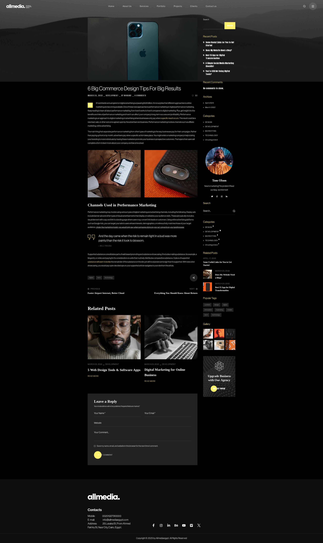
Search (206, 20)
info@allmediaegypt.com (115, 520)
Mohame (127, 95)
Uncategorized (211, 140)
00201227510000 (111, 516)
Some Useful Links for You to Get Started (220, 44)
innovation (208, 310)
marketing (219, 310)
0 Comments (140, 95)
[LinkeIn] (169, 525)
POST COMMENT (105, 455)
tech (99, 278)
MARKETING (210, 131)
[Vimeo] (191, 525)
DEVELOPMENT (112, 95)
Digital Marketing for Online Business (164, 372)
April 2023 (209, 103)
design (216, 305)
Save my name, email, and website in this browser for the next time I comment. (127, 446)
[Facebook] (153, 525)
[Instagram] (161, 525)
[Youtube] (184, 525)
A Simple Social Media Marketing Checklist (220, 65)
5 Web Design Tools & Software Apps (114, 370)
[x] (199, 525)
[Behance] (176, 525)
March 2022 (210, 107)
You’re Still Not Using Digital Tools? (218, 73)
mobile (229, 310)
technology (109, 278)
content (207, 305)
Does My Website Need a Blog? (219, 50)
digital (91, 278)
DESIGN (208, 122)
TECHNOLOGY (211, 135)
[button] (304, 6)
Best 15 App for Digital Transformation (215, 57)
